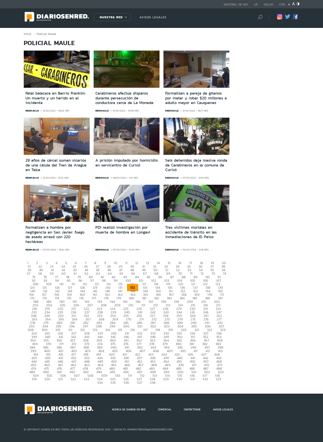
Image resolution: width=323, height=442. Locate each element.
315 (120, 329)
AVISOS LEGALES (153, 17)
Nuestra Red (111, 17)
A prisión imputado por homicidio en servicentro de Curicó (126, 162)
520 (47, 379)
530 (179, 379)
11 (126, 263)
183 (169, 298)
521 (60, 379)
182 (156, 298)
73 (213, 273)
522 (73, 379)
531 (192, 379)
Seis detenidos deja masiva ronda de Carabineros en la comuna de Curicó (196, 165)
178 (106, 298)
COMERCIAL (164, 409)
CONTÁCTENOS (192, 409)
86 (160, 277)
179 (118, 298)
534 (100, 382)
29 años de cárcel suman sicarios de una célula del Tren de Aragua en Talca (56, 165)
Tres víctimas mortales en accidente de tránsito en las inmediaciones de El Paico (191, 232)
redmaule (32, 110)
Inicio (27, 33)
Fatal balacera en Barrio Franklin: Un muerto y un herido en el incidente (55, 98)
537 (139, 382)
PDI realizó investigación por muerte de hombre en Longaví (122, 230)
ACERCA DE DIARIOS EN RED (129, 409)
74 (224, 273)
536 (126, 382)
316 (132, 329)
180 (131, 298)
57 (28, 273)
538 (153, 382)
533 (218, 379)
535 (113, 382)
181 (144, 298)
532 (205, 379)
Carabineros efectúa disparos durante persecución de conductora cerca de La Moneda (124, 98)
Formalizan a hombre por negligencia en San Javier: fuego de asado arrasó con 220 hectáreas (54, 235)
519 (34, 379)
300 (126, 326)
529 (166, 379)
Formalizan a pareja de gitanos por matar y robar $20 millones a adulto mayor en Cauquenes (196, 98)
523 (86, 379)
